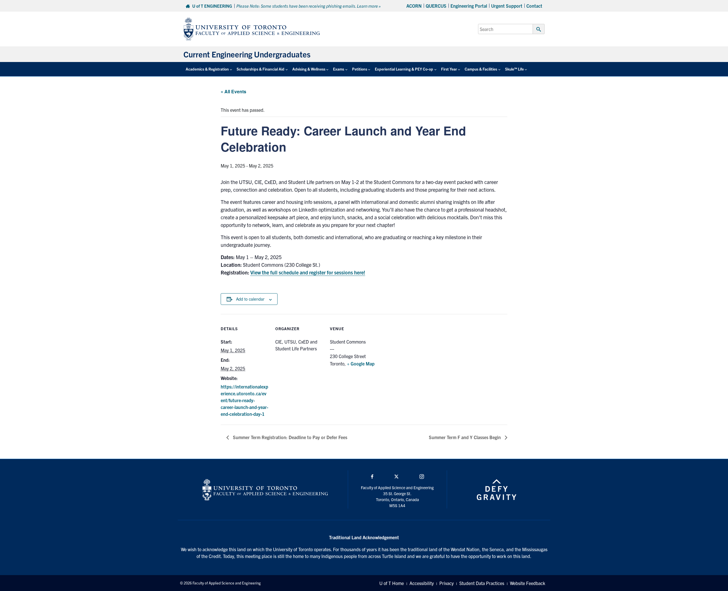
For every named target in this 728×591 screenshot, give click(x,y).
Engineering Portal (468, 6)
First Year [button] (449, 69)
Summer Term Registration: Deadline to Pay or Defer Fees (289, 437)
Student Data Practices (481, 583)
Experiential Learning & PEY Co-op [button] (404, 69)
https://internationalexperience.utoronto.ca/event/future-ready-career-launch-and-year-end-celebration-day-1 (244, 400)
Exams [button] (338, 69)
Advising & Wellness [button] (308, 69)
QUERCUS (436, 6)
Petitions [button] (359, 69)
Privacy (446, 583)
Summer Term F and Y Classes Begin (465, 437)
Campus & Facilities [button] (481, 69)
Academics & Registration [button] (207, 69)
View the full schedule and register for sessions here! (307, 272)
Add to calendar (250, 298)
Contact (534, 6)
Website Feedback (527, 583)
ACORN (414, 6)
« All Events (233, 91)
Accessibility (422, 583)
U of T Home (391, 583)
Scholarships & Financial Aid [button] (260, 69)
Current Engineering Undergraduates (247, 54)
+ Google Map (361, 363)
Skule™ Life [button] (514, 69)
